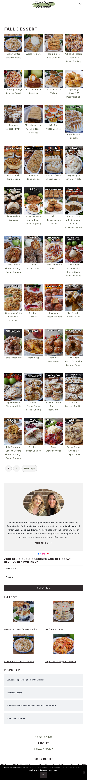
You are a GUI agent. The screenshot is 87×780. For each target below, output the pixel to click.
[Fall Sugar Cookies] (63, 612)
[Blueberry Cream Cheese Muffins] (23, 612)
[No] (84, 772)
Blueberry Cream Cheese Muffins (20, 629)
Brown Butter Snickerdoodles (19, 661)
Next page (29, 468)
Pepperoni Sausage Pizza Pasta (60, 661)
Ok (43, 774)
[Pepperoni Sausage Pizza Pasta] (63, 645)
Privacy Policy (43, 749)
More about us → (43, 543)
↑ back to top (43, 737)
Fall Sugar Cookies (54, 629)
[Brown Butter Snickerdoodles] (23, 645)
